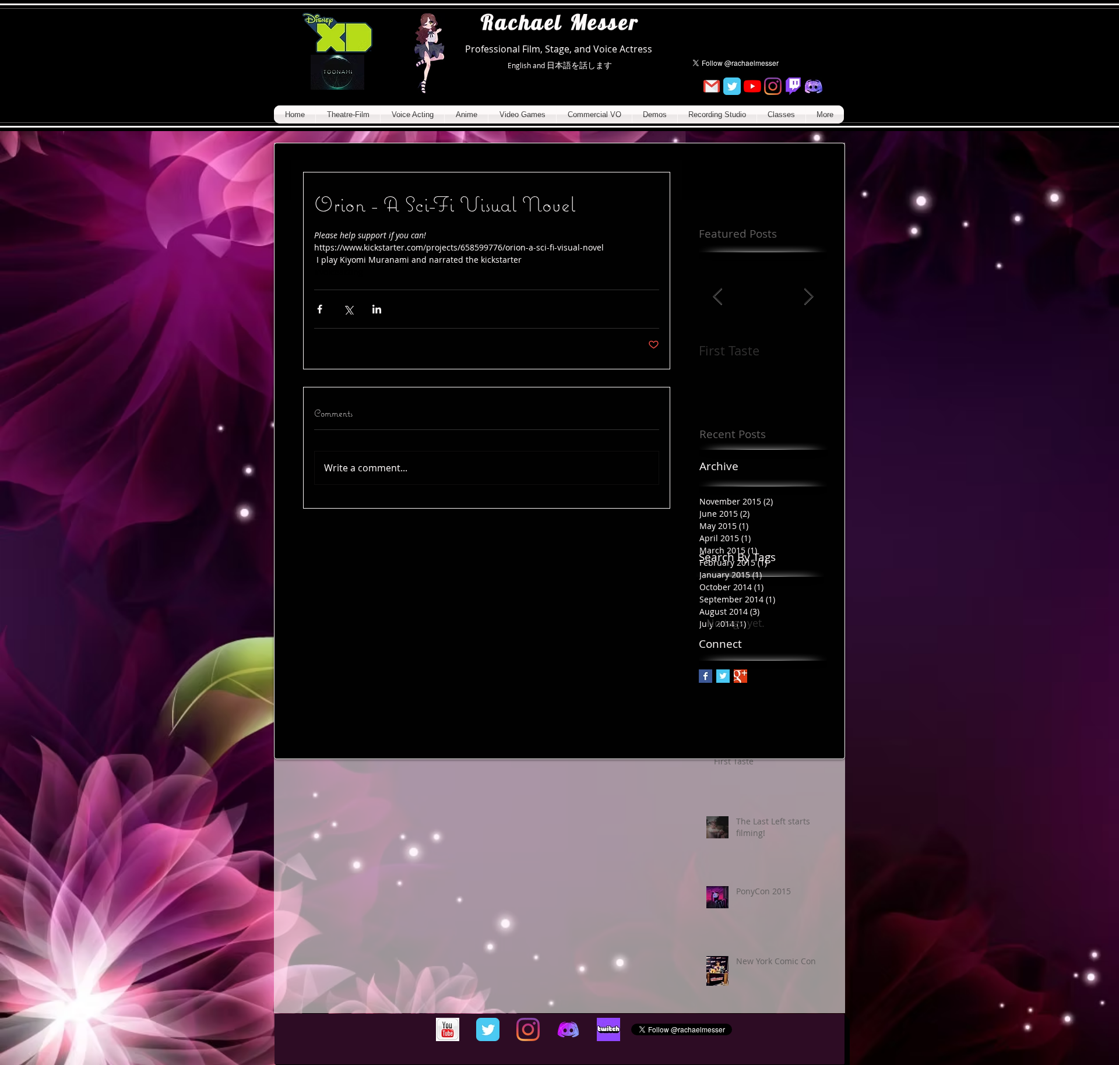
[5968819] (793, 86)
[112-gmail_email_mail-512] (711, 86)
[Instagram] (773, 86)
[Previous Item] (717, 297)
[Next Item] (808, 297)
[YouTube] (752, 86)
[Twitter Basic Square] (723, 676)
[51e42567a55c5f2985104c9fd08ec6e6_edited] (813, 86)
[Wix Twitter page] (732, 86)
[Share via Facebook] (319, 309)
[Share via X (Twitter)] (348, 309)
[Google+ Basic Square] (740, 676)
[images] (608, 1029)
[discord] (568, 1029)
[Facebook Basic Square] (705, 676)
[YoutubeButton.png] (447, 1029)
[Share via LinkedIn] (376, 309)
